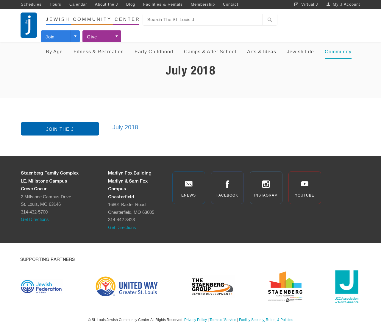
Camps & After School (210, 51)
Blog (130, 4)
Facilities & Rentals (163, 4)
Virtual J (309, 4)
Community (338, 51)
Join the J (60, 129)
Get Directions (35, 219)
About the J (106, 4)
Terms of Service (223, 320)
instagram (266, 195)
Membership (203, 4)
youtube (304, 195)
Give (92, 36)
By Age (54, 51)
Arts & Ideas (261, 51)
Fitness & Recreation (99, 51)
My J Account (346, 4)
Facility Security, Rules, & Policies (266, 320)
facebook (227, 195)
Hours (55, 4)
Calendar (78, 4)
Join (50, 36)
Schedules (31, 4)
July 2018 (125, 127)
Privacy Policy (195, 320)
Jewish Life (300, 51)
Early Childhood (154, 51)
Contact (230, 4)
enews (188, 195)
